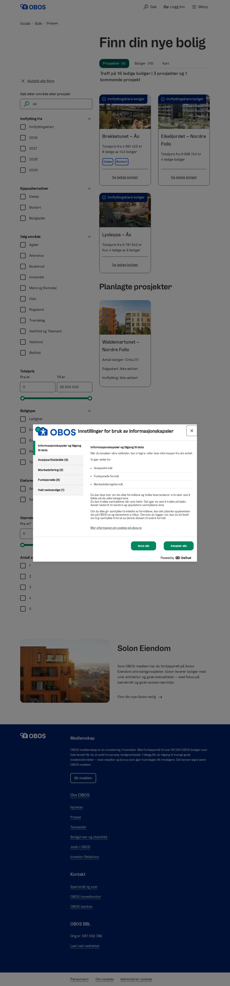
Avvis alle (143, 545)
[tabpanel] (141, 490)
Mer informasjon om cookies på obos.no (116, 527)
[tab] (58, 448)
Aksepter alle (179, 545)
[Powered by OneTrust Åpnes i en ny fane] (178, 559)
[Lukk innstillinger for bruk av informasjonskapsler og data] (192, 431)
